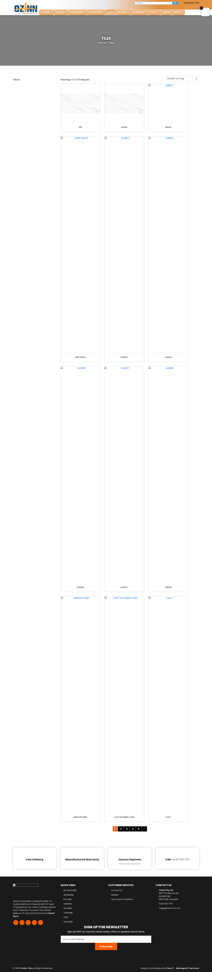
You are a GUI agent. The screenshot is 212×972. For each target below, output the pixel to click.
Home (102, 42)
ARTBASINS (68, 894)
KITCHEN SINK (95, 12)
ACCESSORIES (76, 12)
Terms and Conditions (122, 899)
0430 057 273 (191, 2)
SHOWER (59, 12)
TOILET (153, 12)
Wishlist (115, 894)
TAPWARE (45, 12)
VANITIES (166, 12)
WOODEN (122, 12)
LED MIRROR (138, 12)
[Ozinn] (26, 7)
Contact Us (116, 890)
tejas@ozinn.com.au (170, 908)
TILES (109, 12)
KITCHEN (67, 899)
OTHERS (177, 12)
